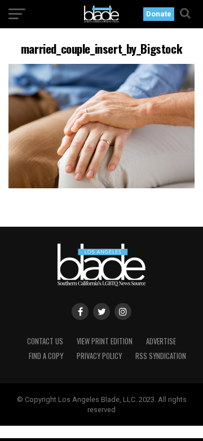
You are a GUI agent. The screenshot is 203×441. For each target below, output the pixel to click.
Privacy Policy (99, 356)
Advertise (161, 341)
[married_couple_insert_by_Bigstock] (101, 185)
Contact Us (45, 341)
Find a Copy (46, 356)
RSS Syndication (160, 356)
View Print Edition (105, 341)
